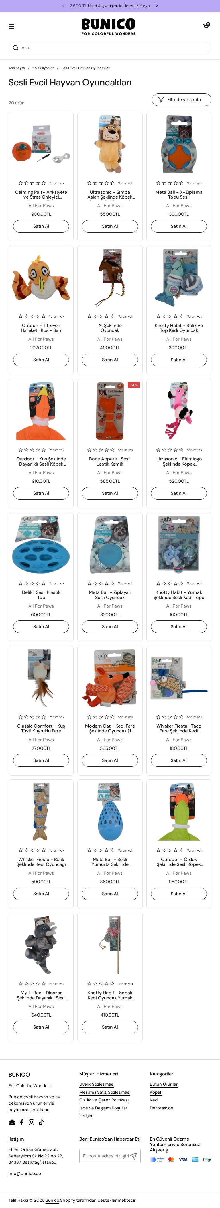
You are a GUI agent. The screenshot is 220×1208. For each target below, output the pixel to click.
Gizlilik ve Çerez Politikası (104, 1100)
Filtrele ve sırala (184, 100)
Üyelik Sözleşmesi (96, 1084)
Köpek (156, 1092)
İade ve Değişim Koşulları (103, 1108)
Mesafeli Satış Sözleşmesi (104, 1092)
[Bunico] (108, 26)
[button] (205, 26)
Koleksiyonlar (43, 68)
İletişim (86, 1116)
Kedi (154, 1100)
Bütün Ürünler (164, 1084)
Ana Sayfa (17, 68)
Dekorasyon (161, 1108)
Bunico (52, 1200)
